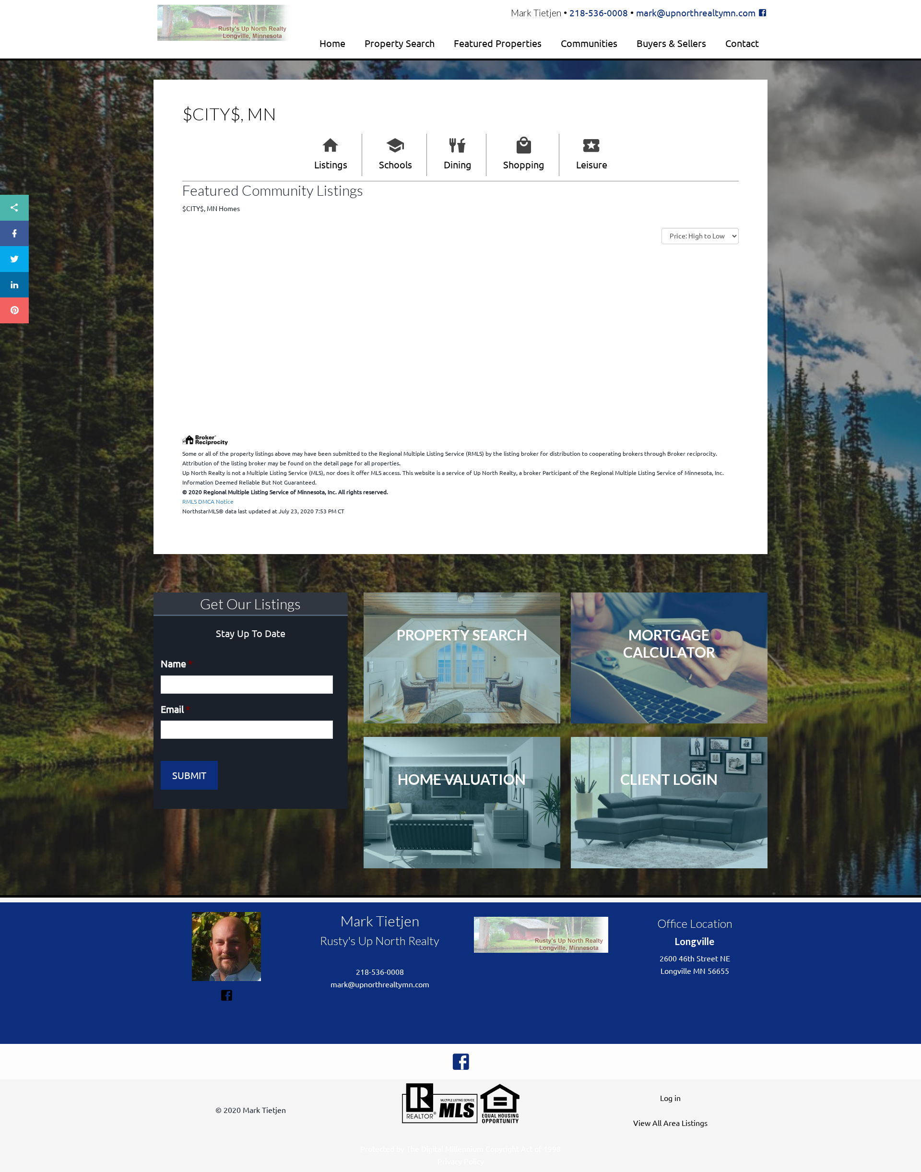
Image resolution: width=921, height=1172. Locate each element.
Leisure (591, 164)
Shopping (523, 164)
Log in (670, 1097)
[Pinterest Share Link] (14, 310)
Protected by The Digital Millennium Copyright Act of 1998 (460, 1148)
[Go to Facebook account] (763, 12)
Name (177, 663)
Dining (458, 164)
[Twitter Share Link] (14, 259)
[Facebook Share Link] (14, 233)
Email (175, 709)
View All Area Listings (670, 1122)
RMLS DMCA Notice (208, 501)
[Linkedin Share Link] (14, 285)
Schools (395, 164)
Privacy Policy (460, 1161)
